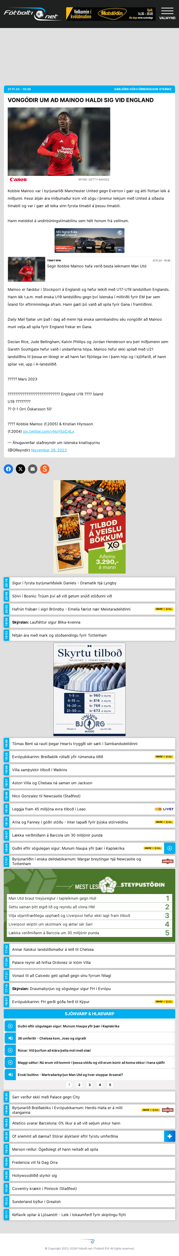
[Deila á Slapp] (44, 469)
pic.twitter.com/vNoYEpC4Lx (48, 431)
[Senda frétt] (32, 469)
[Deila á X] (20, 469)
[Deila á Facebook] (8, 469)
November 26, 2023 (49, 450)
